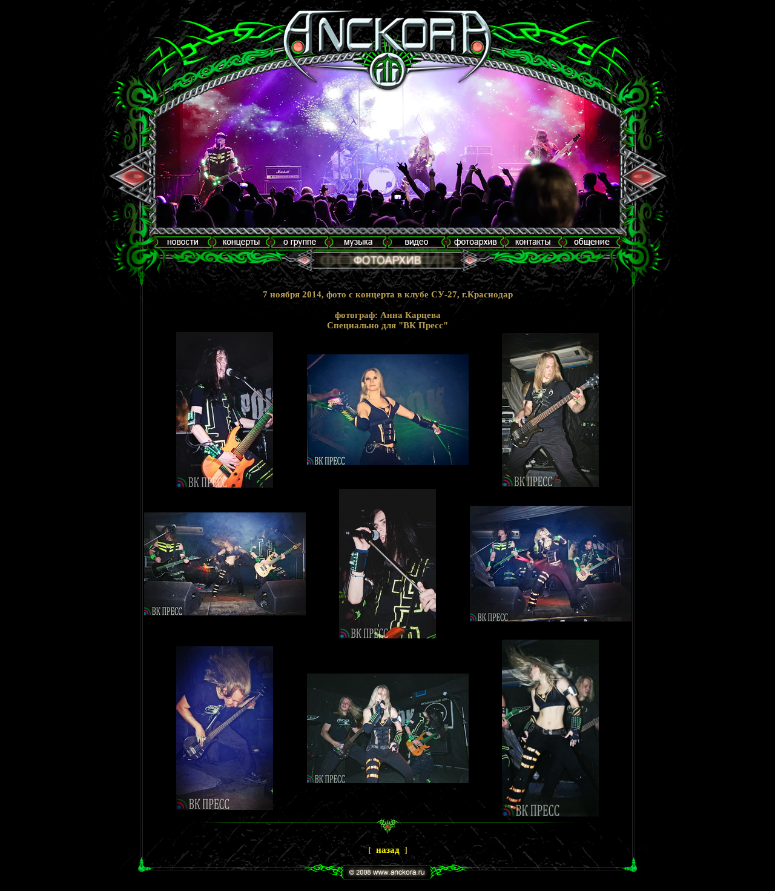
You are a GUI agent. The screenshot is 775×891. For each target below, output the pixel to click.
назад (388, 850)
